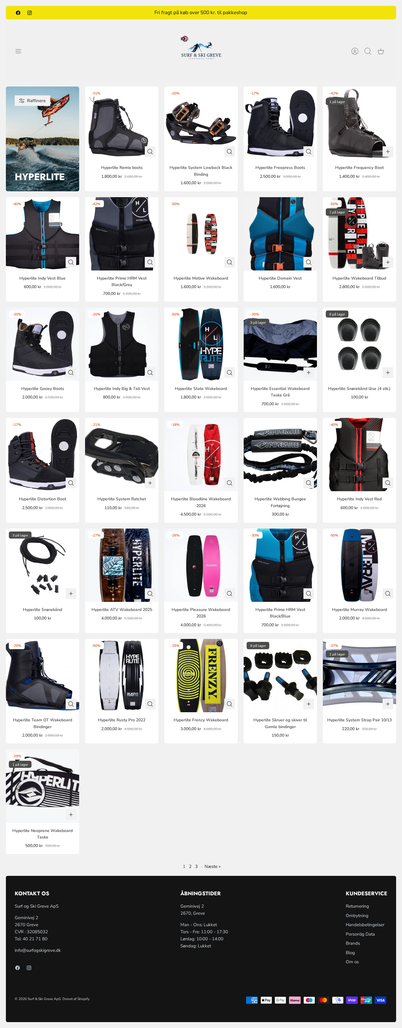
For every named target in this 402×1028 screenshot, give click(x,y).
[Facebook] (18, 12)
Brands (353, 943)
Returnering (357, 906)
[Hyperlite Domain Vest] (280, 233)
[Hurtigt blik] (150, 151)
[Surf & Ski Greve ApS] (201, 51)
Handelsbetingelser (365, 925)
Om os (352, 962)
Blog (350, 953)
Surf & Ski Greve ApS (44, 999)
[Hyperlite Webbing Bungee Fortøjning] (280, 454)
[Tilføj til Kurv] (388, 151)
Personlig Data (360, 934)
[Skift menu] (21, 51)
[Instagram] (29, 12)
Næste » (213, 866)
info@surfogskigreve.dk (38, 950)
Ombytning (357, 916)
